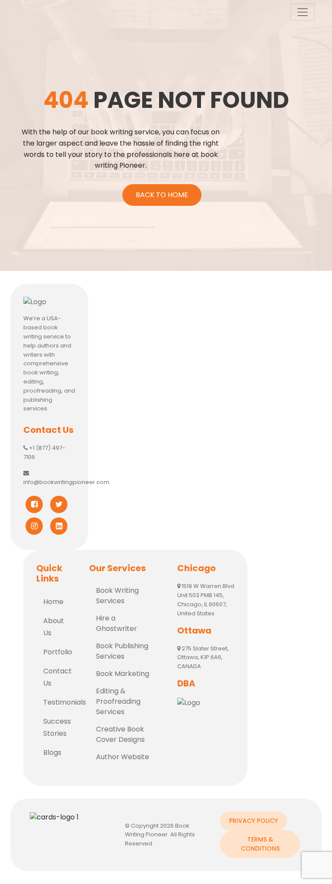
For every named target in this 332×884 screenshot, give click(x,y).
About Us (53, 627)
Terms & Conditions (260, 844)
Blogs (52, 752)
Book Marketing (122, 674)
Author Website (122, 757)
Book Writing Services (117, 595)
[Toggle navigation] (302, 12)
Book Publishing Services (122, 651)
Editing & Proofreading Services (118, 701)
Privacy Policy (253, 820)
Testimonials (59, 702)
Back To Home (162, 195)
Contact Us (57, 677)
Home (53, 602)
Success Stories (57, 727)
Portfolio (57, 652)
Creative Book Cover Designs (120, 734)
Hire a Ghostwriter (116, 623)
